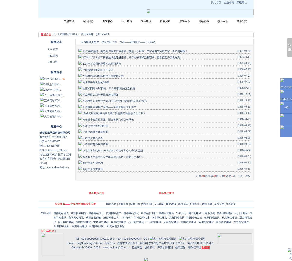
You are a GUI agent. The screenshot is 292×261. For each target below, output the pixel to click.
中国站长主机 (148, 213)
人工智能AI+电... (53, 116)
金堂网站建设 (171, 222)
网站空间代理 (141, 217)
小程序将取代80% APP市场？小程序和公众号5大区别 (113, 150)
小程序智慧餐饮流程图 (95, 144)
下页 (240, 175)
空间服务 (107, 21)
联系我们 (242, 21)
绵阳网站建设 (83, 222)
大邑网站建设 (241, 222)
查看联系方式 (96, 192)
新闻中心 (184, 21)
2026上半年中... (53, 84)
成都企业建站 (166, 213)
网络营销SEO (196, 213)
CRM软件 (126, 217)
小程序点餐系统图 (93, 138)
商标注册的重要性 (93, 169)
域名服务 (88, 21)
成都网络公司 (111, 217)
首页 (122, 42)
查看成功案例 (166, 192)
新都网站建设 (97, 226)
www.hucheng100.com (116, 247)
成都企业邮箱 (93, 217)
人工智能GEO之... (54, 95)
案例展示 (165, 21)
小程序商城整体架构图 (95, 131)
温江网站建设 (66, 222)
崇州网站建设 (223, 222)
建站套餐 (204, 21)
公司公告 (52, 62)
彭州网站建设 (79, 226)
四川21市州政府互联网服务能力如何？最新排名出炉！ (113, 156)
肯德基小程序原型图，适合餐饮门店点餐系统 (108, 119)
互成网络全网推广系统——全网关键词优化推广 (109, 107)
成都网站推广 (113, 213)
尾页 (248, 175)
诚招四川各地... (53, 79)
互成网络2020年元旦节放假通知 (100, 94)
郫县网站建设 (61, 226)
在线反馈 (219, 204)
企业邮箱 (229, 2)
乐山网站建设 (136, 222)
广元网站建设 (153, 222)
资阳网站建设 (76, 217)
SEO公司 (181, 213)
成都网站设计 (96, 213)
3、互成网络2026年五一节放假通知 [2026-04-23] (82, 34)
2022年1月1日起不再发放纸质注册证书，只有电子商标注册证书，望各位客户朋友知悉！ (133, 57)
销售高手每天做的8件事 (96, 82)
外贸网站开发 (159, 217)
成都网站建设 (61, 213)
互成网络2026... (53, 100)
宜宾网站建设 (118, 222)
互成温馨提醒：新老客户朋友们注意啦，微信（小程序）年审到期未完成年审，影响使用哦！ (135, 51)
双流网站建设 (229, 217)
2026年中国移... (53, 89)
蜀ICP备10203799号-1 (200, 243)
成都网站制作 (78, 213)
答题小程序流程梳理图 (95, 125)
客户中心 (223, 21)
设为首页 (216, 2)
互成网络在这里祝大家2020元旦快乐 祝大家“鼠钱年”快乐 (115, 100)
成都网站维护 (176, 217)
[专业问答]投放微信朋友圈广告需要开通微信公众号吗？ (114, 113)
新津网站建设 (206, 222)
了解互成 (69, 21)
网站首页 (50, 21)
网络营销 (209, 213)
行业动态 (52, 55)
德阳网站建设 (212, 217)
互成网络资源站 (116, 226)
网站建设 (146, 21)
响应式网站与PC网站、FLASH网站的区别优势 (109, 88)
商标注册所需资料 (93, 163)
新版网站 (242, 2)
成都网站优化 (131, 213)
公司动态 (52, 49)
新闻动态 (135, 42)
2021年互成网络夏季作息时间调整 (102, 63)
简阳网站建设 (225, 213)
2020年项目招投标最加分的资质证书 (103, 76)
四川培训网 (241, 213)
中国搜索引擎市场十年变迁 (98, 69)
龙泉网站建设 (101, 222)
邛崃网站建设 (188, 222)
